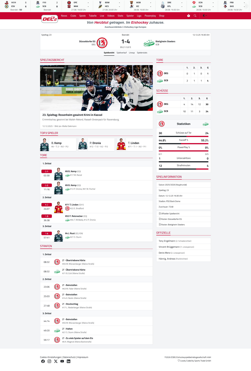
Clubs (73, 15)
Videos (110, 15)
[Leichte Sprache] (189, 16)
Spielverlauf (122, 53)
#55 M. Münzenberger (71, 264)
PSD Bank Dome (173, 201)
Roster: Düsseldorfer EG (171, 219)
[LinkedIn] (68, 361)
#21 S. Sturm (68, 332)
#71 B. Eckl (67, 273)
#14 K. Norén (67, 298)
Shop (161, 15)
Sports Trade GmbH (202, 361)
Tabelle (93, 15)
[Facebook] (43, 361)
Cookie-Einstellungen (50, 357)
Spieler (130, 15)
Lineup (132, 53)
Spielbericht (109, 53)
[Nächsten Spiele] (246, 6)
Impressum (82, 357)
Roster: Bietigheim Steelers (173, 224)
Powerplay (150, 15)
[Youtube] (62, 361)
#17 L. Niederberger (70, 307)
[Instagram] (49, 361)
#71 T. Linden (71, 204)
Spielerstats (142, 53)
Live (102, 15)
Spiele (82, 15)
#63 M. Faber (68, 289)
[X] (56, 361)
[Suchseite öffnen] (195, 15)
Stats (120, 15)
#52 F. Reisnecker (74, 216)
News (64, 15)
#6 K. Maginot (68, 342)
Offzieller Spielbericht (170, 213)
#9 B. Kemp (71, 171)
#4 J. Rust (70, 233)
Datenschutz (69, 357)
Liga (139, 15)
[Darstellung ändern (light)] (205, 15)
